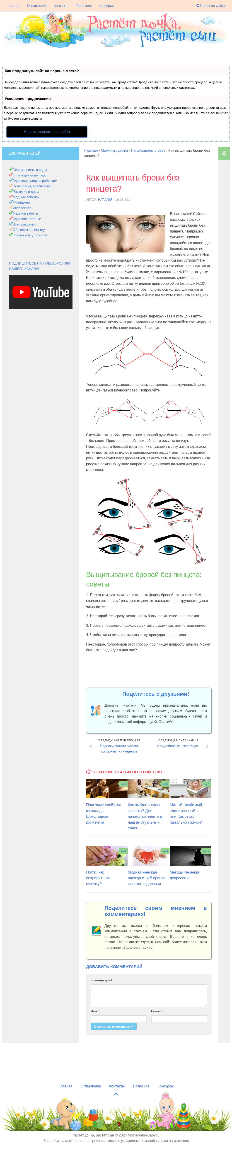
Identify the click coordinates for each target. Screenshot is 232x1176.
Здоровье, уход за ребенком (35, 181)
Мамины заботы (25, 213)
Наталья (105, 199)
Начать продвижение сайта (47, 132)
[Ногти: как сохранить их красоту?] (107, 856)
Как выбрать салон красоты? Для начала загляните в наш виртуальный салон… (145, 816)
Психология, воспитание (32, 186)
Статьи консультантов (30, 235)
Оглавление (37, 5)
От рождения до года (29, 175)
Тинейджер (21, 202)
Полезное (84, 5)
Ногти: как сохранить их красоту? (98, 878)
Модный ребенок (26, 197)
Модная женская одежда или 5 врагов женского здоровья (146, 878)
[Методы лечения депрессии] (190, 856)
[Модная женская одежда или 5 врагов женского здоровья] (148, 856)
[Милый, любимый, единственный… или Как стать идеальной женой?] (190, 788)
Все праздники (24, 224)
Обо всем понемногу (29, 230)
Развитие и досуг (26, 191)
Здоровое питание (27, 219)
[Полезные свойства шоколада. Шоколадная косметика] (107, 788)
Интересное (22, 208)
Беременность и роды (30, 170)
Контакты (61, 5)
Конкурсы (107, 5)
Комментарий (101, 980)
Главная (14, 5)
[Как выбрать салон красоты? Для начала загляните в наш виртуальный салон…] (148, 788)
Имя (95, 1011)
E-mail (157, 1011)
